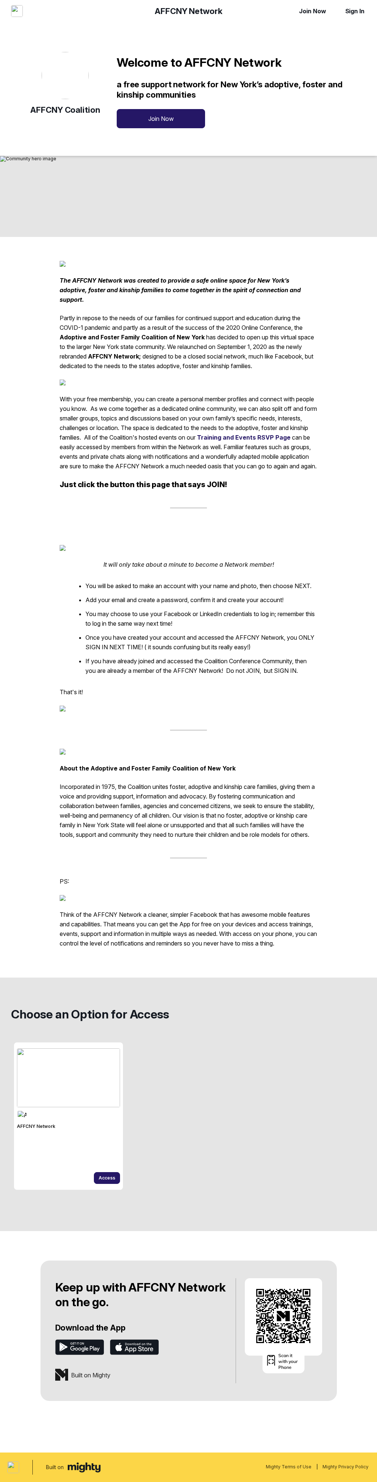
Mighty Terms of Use (288, 1466)
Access (107, 1178)
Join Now (312, 11)
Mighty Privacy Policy (346, 1466)
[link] (68, 1116)
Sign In (354, 11)
